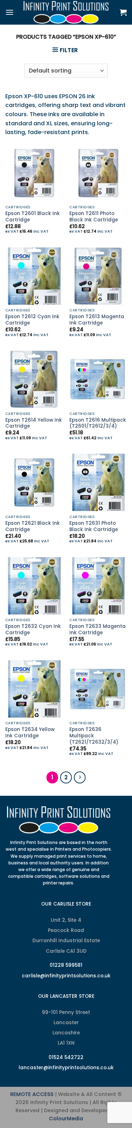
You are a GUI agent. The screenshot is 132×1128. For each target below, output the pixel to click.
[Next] (80, 777)
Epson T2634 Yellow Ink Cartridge (30, 732)
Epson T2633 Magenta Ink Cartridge (97, 629)
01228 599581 (66, 965)
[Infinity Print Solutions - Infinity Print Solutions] (66, 12)
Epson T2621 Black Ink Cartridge (32, 526)
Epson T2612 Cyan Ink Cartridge (32, 320)
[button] (9, 12)
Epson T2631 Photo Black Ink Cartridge (93, 526)
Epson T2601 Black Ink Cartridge (32, 216)
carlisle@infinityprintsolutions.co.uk (66, 975)
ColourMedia (66, 1118)
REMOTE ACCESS (32, 1094)
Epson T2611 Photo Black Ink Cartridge (93, 216)
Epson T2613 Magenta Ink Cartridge (96, 320)
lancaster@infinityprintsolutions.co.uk (66, 1067)
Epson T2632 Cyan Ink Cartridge (33, 629)
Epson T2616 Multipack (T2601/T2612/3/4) (97, 423)
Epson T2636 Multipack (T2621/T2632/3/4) (93, 735)
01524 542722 (66, 1057)
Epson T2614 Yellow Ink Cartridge (33, 423)
